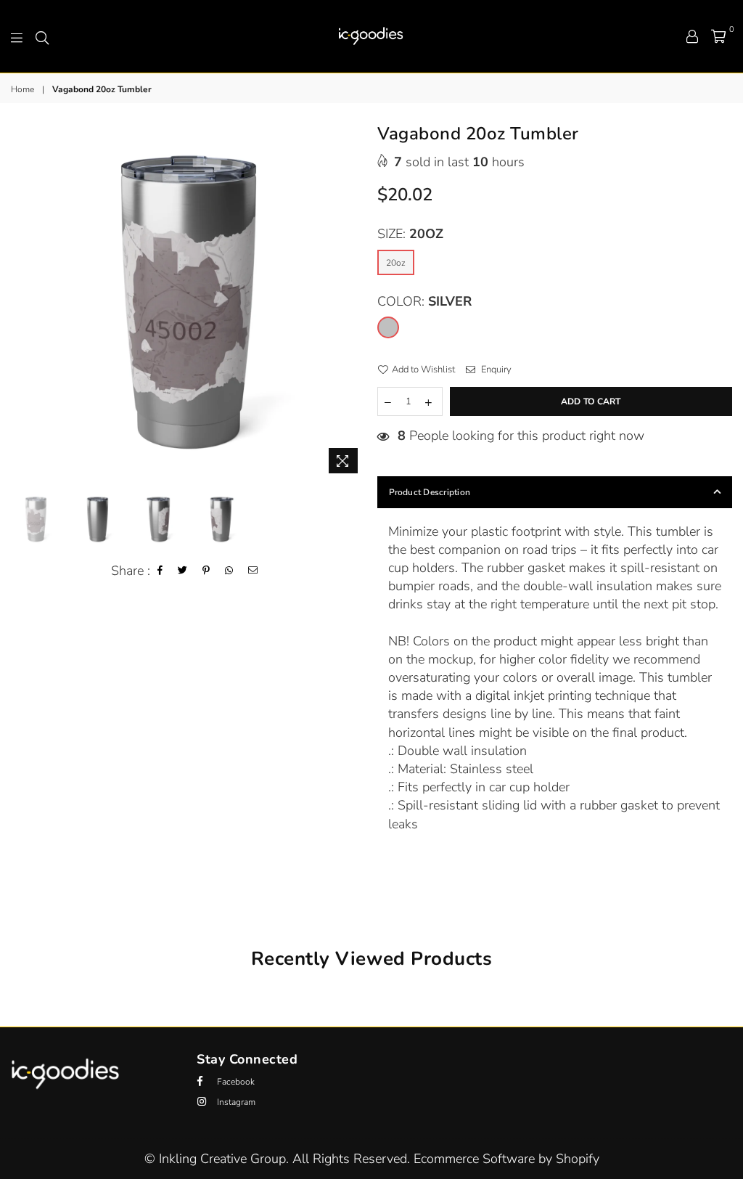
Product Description (430, 492)
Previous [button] (23, 303)
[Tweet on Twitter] (183, 571)
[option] (188, 303)
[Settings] (692, 36)
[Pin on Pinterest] (206, 571)
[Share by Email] (253, 571)
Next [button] (353, 303)
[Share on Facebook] (160, 571)
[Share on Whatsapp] (229, 571)
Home (22, 89)
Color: (424, 301)
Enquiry (495, 369)
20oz (396, 263)
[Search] (42, 36)
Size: (410, 233)
